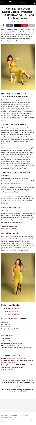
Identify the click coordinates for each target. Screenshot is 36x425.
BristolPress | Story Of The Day (9, 415)
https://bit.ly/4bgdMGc (8, 369)
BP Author (11, 21)
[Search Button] (34, 2)
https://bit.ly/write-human (8, 363)
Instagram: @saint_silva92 (9, 329)
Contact (16, 417)
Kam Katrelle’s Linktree (8, 229)
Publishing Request (6, 417)
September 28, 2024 (22, 21)
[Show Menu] (2, 2)
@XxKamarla (13, 311)
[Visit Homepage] (18, 2)
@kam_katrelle (16, 308)
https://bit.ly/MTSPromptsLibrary (17, 358)
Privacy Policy (24, 415)
